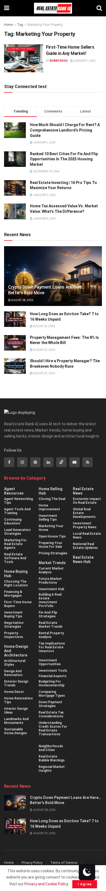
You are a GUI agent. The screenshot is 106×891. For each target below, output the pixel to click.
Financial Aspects (53, 676)
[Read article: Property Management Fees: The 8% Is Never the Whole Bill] (15, 343)
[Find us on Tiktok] (61, 462)
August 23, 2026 (43, 326)
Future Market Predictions (50, 580)
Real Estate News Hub (83, 559)
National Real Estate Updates (85, 546)
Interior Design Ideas (16, 710)
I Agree (85, 884)
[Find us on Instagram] (22, 462)
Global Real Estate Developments (84, 513)
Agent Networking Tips (18, 501)
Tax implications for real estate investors (52, 647)
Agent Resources (14, 491)
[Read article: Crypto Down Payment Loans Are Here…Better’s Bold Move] (15, 803)
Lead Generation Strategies (17, 532)
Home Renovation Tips (18, 700)
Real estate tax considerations (51, 714)
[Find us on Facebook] (9, 462)
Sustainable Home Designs (15, 731)
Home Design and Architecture (16, 650)
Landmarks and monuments (16, 721)
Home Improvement (49, 507)
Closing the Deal (20, 49)
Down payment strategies (50, 704)
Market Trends (52, 563)
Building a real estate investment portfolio (50, 600)
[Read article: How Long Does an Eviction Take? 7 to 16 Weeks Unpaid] (15, 319)
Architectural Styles (14, 663)
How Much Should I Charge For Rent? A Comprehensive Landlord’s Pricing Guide (65, 130)
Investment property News (84, 525)
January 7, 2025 (84, 60)
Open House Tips (52, 536)
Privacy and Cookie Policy (46, 884)
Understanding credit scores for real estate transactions (53, 728)
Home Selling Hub (51, 491)
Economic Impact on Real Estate (87, 501)
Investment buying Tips (13, 614)
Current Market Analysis (51, 570)
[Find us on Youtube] (74, 462)
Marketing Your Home (51, 528)
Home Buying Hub (16, 573)
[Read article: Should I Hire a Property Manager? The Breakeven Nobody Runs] (15, 366)
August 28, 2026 (22, 300)
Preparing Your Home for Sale (50, 545)
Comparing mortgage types (52, 694)
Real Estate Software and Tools (15, 558)
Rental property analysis (51, 635)
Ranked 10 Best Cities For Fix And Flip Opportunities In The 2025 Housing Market (64, 159)
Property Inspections (13, 635)
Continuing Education (12, 521)
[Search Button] (99, 8)
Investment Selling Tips (48, 517)
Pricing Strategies (53, 553)
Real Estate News (83, 491)
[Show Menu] (6, 8)
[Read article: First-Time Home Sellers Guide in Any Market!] (23, 58)
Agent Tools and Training (17, 511)
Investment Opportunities (50, 662)
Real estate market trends (51, 625)
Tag (20, 25)
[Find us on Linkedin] (48, 462)
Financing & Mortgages (13, 594)
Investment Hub (51, 589)
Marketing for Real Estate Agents (15, 544)
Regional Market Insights (52, 769)
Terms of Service (63, 863)
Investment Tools (53, 671)
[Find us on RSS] (87, 462)
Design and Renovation (13, 673)
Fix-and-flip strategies (48, 614)
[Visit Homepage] (53, 8)
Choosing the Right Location (16, 583)
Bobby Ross (59, 60)
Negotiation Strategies (13, 625)
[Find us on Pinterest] (35, 462)
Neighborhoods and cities (51, 748)
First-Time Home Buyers (18, 604)
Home (8, 25)
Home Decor (14, 692)
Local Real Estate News (87, 535)
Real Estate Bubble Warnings (52, 758)
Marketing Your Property (45, 25)
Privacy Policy (31, 863)
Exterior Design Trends (16, 683)
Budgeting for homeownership (51, 683)
